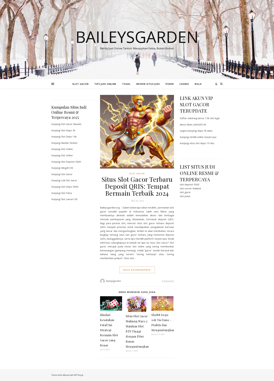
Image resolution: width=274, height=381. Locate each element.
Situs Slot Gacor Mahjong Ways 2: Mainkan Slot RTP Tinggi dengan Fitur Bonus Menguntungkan (137, 331)
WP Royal (78, 375)
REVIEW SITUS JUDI (148, 83)
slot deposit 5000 (189, 184)
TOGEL (126, 83)
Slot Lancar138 (69, 199)
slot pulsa (185, 196)
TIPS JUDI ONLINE (105, 83)
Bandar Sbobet (69, 142)
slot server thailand (190, 188)
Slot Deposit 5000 (71, 161)
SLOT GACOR (80, 83)
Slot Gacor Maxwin (71, 124)
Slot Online (67, 149)
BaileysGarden (137, 37)
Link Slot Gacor (69, 180)
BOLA (198, 83)
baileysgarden (113, 280)
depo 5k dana (205, 130)
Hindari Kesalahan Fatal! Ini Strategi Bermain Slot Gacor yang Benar (109, 330)
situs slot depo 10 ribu (202, 143)
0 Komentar (168, 281)
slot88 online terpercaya (203, 137)
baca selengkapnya (137, 269)
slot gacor (185, 192)
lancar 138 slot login (209, 118)
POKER (170, 83)
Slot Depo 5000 (69, 186)
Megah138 (67, 167)
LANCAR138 (199, 124)
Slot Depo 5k (68, 130)
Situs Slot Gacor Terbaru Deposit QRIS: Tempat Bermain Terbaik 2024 (137, 186)
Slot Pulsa (66, 193)
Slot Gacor (66, 174)
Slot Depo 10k (69, 136)
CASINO (184, 83)
